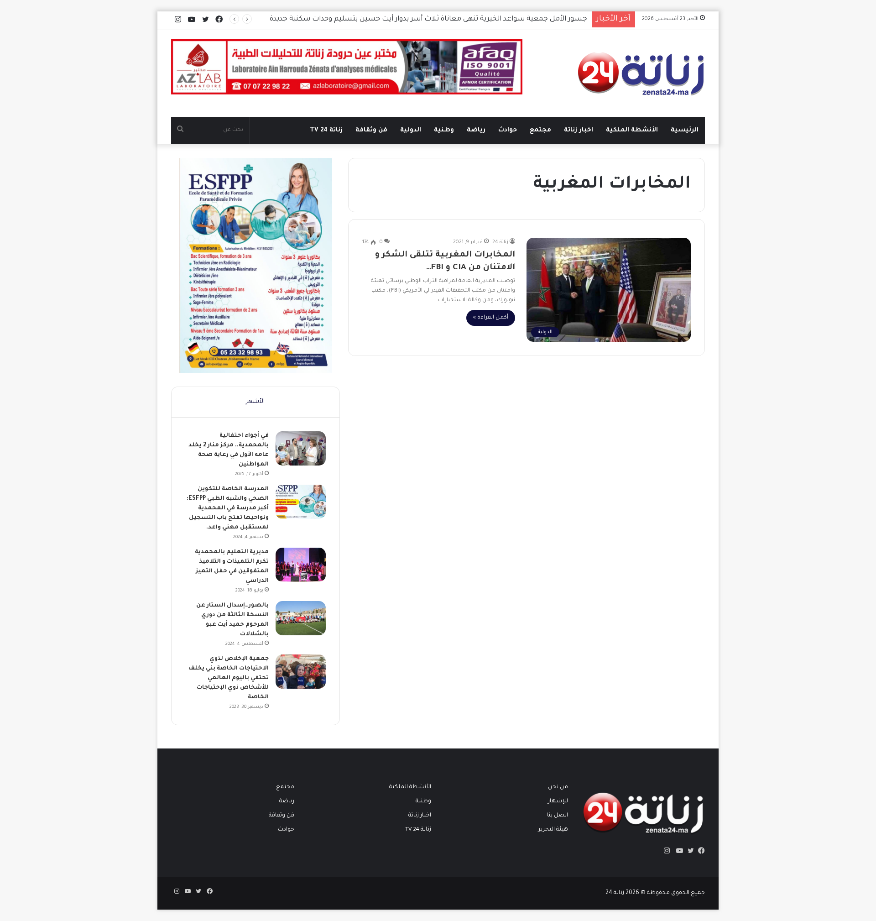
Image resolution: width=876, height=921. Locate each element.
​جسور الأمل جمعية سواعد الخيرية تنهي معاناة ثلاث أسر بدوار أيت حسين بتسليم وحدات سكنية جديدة (428, 19)
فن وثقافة (371, 130)
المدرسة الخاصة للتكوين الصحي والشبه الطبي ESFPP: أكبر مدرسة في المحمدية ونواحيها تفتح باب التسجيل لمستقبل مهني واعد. (228, 508)
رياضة (476, 130)
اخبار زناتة (578, 130)
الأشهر (255, 401)
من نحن (558, 787)
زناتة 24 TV (326, 130)
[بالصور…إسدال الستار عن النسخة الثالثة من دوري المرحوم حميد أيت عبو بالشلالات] (301, 618)
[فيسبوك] (699, 850)
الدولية (410, 130)
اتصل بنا (557, 815)
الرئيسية (685, 130)
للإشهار (558, 801)
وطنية (444, 130)
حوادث (507, 130)
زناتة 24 (500, 242)
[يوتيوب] (677, 850)
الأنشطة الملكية (632, 130)
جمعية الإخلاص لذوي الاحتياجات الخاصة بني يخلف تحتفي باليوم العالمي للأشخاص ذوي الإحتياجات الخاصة (228, 678)
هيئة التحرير (553, 830)
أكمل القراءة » (490, 318)
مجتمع (540, 130)
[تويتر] (688, 850)
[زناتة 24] (641, 73)
